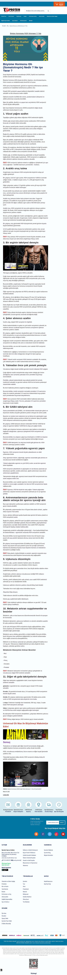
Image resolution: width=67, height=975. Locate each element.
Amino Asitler (41, 16)
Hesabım (4, 916)
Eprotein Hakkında (48, 850)
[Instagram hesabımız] (56, 834)
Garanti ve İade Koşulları (29, 860)
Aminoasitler (5, 896)
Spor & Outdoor (5, 902)
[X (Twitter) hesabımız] (50, 834)
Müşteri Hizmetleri (48, 855)
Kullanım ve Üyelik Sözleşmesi (30, 850)
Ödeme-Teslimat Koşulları (29, 857)
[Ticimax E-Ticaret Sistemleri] (33, 974)
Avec (24, 886)
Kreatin (25, 16)
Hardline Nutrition (27, 896)
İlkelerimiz (25, 865)
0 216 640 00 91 (7, 860)
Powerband (26, 889)
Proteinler (4, 884)
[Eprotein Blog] (36, 834)
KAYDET (62, 822)
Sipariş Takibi (5, 918)
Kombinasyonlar (23, 20)
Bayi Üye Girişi (47, 884)
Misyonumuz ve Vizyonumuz (30, 863)
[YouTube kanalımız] (63, 834)
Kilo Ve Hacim (11, 16)
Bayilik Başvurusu (48, 881)
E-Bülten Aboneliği (6, 923)
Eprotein (25, 881)
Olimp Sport (26, 899)
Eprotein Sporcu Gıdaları (8, 850)
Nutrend (25, 891)
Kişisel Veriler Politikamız (29, 852)
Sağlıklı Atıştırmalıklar (5, 20)
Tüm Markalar (26, 902)
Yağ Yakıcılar (18, 16)
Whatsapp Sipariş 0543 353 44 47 (6, 864)
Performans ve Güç (33, 16)
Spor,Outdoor (15, 20)
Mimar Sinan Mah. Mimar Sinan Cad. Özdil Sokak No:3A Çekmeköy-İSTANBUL (10, 855)
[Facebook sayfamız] (43, 834)
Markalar (31, 20)
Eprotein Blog (47, 852)
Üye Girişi (4, 913)
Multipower (25, 894)
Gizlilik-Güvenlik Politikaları (29, 855)
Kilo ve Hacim (5, 886)
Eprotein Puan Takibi (7, 921)
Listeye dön (6, 795)
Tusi (24, 884)
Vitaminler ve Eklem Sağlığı (52, 16)
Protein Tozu (3, 16)
